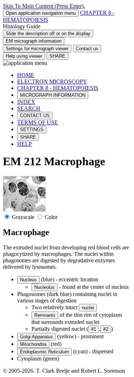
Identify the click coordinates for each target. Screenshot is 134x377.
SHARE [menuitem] (28, 137)
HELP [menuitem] (24, 144)
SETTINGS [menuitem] (32, 129)
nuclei (88, 307)
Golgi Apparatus (36, 336)
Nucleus (28, 279)
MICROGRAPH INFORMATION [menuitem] (52, 95)
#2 (105, 329)
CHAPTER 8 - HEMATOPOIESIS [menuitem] (57, 88)
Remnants (44, 315)
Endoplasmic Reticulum (44, 351)
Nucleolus (44, 287)
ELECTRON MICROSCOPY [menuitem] (52, 81)
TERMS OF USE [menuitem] (37, 122)
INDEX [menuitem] (26, 102)
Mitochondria (33, 344)
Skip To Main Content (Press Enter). (44, 6)
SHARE (57, 56)
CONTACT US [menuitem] (35, 115)
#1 (93, 329)
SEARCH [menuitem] (28, 108)
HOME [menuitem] (25, 75)
